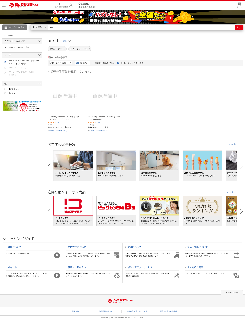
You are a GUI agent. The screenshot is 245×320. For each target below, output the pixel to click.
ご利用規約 (74, 311)
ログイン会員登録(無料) (61, 5)
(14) (98, 122)
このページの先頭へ (232, 292)
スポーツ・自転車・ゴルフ (19, 47)
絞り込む (84, 63)
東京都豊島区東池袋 (87, 5)
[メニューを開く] (3, 5)
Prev (49, 166)
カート (239, 7)
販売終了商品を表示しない (59, 131)
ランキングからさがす (111, 31)
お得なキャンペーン (79, 49)
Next (241, 166)
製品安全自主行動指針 (168, 311)
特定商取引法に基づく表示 (137, 311)
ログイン (61, 32)
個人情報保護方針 (106, 311)
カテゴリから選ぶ (17, 27)
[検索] (239, 27)
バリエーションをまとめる (131, 63)
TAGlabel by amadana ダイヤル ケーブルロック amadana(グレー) (104, 118)
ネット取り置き (159, 31)
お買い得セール (57, 49)
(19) (58, 122)
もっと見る (233, 144)
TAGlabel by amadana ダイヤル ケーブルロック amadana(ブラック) (64, 118)
